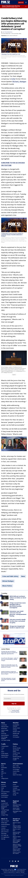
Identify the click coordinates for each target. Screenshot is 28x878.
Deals (2, 788)
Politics (15, 744)
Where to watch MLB (17, 829)
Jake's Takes (16, 766)
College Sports (4, 778)
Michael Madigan (8, 581)
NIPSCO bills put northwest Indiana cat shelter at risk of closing (18, 597)
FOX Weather (16, 737)
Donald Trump (16, 753)
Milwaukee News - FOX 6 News (17, 805)
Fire (2, 775)
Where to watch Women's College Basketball (17, 846)
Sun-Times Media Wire (6, 33)
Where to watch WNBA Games (17, 849)
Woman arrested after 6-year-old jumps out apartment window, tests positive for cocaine (9, 666)
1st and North (4, 803)
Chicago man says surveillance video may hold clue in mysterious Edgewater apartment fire (9, 652)
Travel (2, 748)
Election (15, 746)
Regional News (16, 802)
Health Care (16, 793)
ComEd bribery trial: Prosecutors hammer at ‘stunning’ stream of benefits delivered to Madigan (12, 235)
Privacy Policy (15, 710)
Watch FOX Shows (17, 775)
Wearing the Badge (4, 807)
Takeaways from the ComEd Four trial (10, 54)
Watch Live (21, 2)
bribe (13, 79)
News (23, 576)
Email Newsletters (5, 824)
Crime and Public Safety (16, 33)
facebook (10, 861)
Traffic (3, 744)
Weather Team (16, 731)
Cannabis (15, 788)
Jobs (2, 790)
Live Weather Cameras (16, 725)
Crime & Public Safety (4, 731)
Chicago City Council (16, 759)
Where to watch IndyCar (17, 837)
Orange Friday (4, 815)
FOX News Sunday (5, 740)
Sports (3, 764)
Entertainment (18, 764)
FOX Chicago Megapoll (4, 737)
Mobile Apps (4, 822)
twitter (15, 861)
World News (4, 728)
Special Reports (5, 735)
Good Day (3, 733)
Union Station (4, 757)
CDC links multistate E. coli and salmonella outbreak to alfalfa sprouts (8, 679)
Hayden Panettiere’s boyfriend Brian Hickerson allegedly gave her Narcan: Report (9, 673)
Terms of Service (15, 712)
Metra (2, 751)
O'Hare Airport (4, 753)
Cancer (14, 784)
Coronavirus (16, 786)
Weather (16, 723)
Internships (3, 833)
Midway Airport (5, 755)
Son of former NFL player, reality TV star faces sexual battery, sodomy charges (9, 659)
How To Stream (5, 821)
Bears (2, 766)
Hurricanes (15, 735)
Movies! (15, 773)
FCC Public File (4, 835)
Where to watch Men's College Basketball (17, 841)
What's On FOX (16, 767)
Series (3, 801)
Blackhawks (4, 767)
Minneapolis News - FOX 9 (17, 812)
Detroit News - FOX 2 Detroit (16, 808)
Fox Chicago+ (16, 769)
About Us (4, 819)
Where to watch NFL (17, 823)
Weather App (16, 733)
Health (15, 782)
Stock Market (4, 797)
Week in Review (5, 805)
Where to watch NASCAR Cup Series (17, 833)
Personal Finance (5, 791)
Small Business (4, 795)
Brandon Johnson (17, 756)
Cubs (2, 771)
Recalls (14, 795)
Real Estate (4, 793)
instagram (12, 861)
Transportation (4, 746)
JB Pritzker (15, 755)
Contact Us (4, 826)
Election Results (16, 748)
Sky (2, 776)
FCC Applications (5, 837)
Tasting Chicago (5, 810)
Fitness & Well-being (16, 790)
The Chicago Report (16, 750)
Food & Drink (16, 771)
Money (3, 782)
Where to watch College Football (17, 826)
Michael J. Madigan (19, 82)
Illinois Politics (7, 586)
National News (4, 726)
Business (3, 784)
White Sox (3, 773)
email (18, 861)
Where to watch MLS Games (17, 852)
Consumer (3, 786)
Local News (4, 725)
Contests (3, 828)
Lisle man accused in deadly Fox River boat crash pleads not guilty (18, 621)
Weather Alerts (16, 728)
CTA (2, 750)
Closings (15, 730)
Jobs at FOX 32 (4, 831)
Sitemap (3, 839)
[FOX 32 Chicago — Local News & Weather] (5, 2)
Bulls (2, 769)
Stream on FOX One (16, 819)
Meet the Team (5, 830)
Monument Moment (4, 812)
